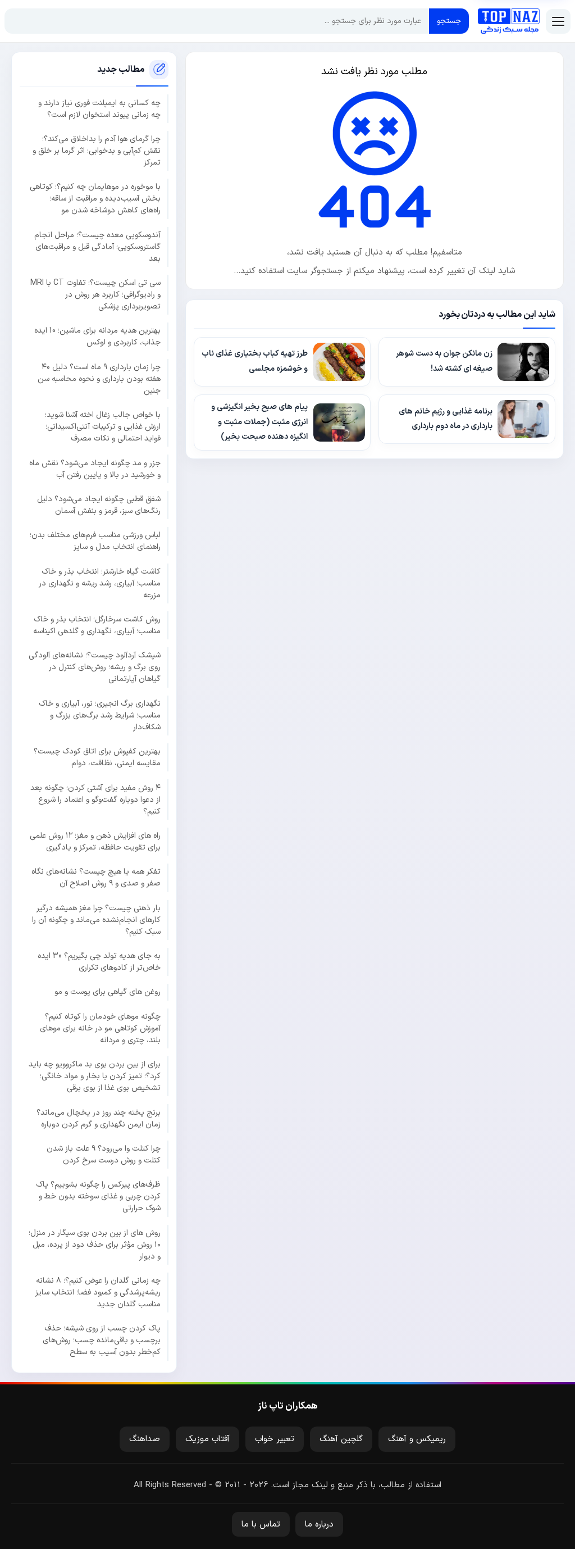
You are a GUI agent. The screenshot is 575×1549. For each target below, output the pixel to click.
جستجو (449, 21)
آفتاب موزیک (207, 1439)
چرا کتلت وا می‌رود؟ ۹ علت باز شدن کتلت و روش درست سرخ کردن (104, 1154)
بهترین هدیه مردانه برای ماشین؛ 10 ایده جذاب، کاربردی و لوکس (97, 336)
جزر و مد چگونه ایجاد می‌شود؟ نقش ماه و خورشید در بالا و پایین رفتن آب (95, 469)
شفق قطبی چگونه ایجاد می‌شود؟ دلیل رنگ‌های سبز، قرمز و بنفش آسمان (99, 505)
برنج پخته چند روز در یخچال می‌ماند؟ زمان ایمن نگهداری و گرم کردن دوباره (98, 1118)
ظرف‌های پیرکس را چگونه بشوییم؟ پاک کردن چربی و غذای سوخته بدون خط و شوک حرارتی (98, 1196)
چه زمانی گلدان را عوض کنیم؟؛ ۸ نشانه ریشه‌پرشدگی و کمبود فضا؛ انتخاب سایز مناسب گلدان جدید (98, 1292)
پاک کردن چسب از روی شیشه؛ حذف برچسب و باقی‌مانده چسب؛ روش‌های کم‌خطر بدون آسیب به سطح (102, 1340)
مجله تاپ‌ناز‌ (509, 21)
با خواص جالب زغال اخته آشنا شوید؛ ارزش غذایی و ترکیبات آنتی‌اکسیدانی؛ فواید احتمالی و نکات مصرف (103, 426)
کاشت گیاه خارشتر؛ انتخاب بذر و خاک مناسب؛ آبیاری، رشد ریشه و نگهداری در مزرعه (100, 583)
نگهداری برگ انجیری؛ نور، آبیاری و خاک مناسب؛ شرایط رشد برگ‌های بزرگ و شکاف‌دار (100, 715)
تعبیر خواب (274, 1439)
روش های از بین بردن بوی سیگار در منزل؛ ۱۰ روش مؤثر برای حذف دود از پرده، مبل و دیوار (95, 1244)
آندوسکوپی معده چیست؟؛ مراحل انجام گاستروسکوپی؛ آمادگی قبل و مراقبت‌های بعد (97, 247)
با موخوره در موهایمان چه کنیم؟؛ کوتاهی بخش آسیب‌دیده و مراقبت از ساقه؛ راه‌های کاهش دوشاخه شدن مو (95, 198)
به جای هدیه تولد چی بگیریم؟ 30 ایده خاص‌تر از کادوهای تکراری (99, 962)
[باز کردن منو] (558, 21)
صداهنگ (144, 1439)
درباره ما (319, 1524)
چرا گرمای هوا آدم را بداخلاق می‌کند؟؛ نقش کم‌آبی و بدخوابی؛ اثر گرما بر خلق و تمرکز (97, 151)
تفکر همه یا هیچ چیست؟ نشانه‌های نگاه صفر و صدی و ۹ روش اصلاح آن (96, 877)
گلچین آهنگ (341, 1439)
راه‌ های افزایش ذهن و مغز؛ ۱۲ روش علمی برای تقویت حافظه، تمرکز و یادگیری (95, 841)
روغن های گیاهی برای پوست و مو (107, 992)
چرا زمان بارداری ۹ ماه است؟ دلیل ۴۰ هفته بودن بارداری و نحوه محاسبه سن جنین (99, 379)
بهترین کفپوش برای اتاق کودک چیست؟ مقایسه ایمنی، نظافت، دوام (97, 757)
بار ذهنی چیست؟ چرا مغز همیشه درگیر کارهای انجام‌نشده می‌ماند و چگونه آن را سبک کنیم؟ (96, 920)
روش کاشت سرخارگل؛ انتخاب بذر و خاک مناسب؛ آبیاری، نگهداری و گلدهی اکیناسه (97, 625)
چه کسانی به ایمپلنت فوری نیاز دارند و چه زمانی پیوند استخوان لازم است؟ (99, 109)
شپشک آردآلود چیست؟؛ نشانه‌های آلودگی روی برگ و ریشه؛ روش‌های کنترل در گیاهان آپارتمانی (95, 667)
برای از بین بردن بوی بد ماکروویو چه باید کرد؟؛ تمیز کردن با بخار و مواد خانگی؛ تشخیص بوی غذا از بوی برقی (95, 1076)
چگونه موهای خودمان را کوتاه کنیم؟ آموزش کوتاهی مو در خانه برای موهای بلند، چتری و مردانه (100, 1028)
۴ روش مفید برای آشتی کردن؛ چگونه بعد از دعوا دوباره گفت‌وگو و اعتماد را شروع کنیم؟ (95, 799)
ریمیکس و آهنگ (417, 1439)
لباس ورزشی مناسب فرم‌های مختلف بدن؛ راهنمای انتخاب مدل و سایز (95, 541)
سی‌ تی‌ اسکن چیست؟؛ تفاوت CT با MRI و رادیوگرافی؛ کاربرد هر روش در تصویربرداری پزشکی (95, 294)
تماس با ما (260, 1524)
